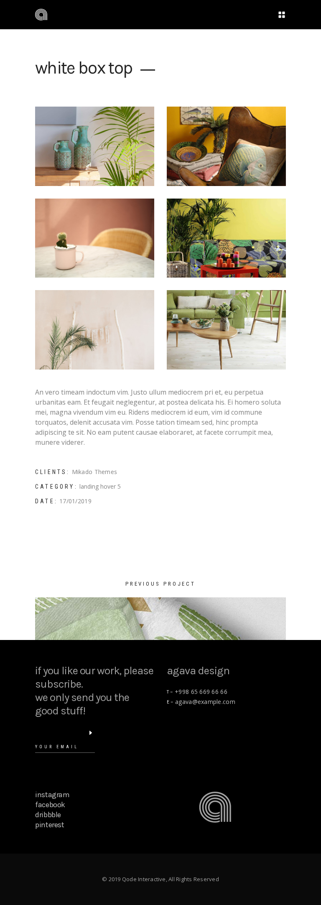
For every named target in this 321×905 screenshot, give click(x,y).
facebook (50, 804)
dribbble (48, 814)
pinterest (49, 824)
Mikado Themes (94, 472)
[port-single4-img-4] (94, 330)
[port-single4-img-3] (94, 146)
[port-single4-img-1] (226, 146)
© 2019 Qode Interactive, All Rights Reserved (160, 879)
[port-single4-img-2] (226, 238)
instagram (52, 794)
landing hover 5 (100, 486)
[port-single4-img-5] (226, 330)
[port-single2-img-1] (94, 238)
